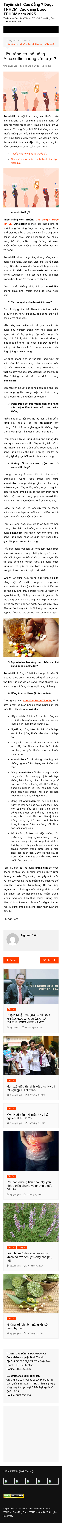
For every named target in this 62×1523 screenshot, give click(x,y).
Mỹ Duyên (14, 1027)
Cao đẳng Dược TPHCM (37, 700)
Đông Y (22, 1247)
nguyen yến (11, 66)
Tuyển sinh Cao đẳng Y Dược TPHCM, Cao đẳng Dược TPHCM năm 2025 (28, 9)
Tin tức (48, 66)
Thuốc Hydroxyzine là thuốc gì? (29, 153)
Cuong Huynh (16, 1095)
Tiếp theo (47, 960)
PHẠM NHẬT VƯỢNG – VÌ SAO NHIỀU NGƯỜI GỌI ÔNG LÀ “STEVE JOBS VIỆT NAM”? (28, 1018)
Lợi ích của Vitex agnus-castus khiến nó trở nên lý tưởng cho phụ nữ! (29, 1257)
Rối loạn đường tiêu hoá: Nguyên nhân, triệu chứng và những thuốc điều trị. (29, 1185)
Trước (13, 960)
